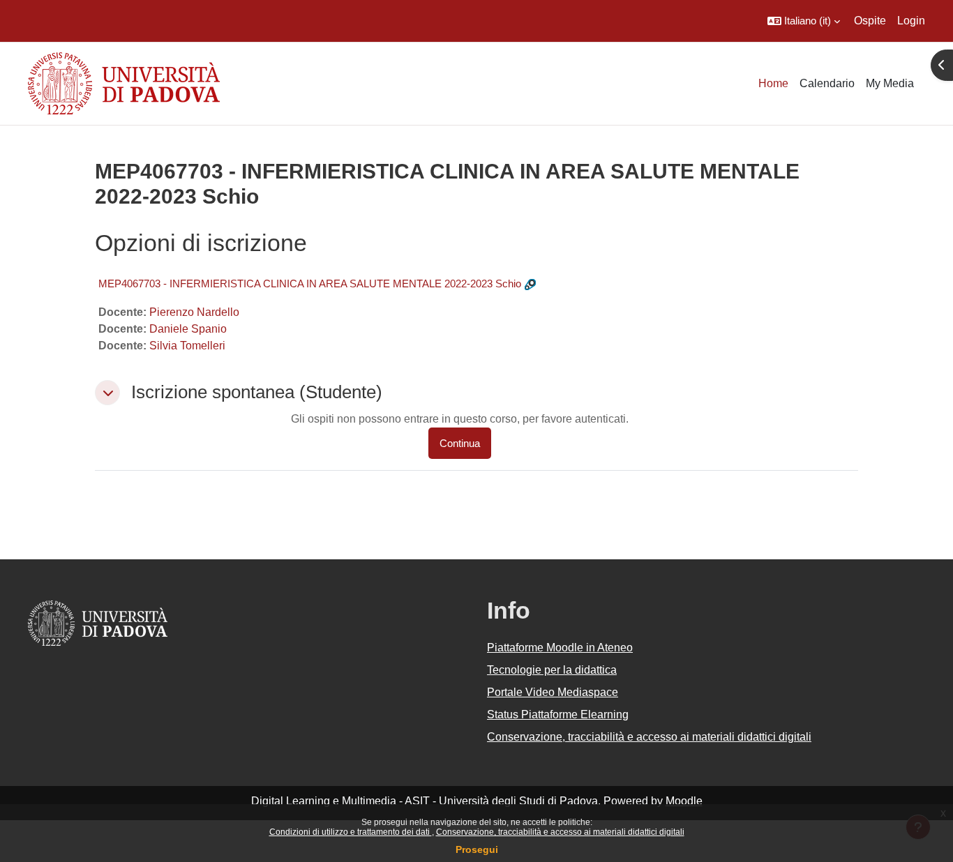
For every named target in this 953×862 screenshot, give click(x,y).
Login (911, 21)
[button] (803, 21)
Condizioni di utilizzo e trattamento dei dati (350, 832)
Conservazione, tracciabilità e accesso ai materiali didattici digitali (560, 832)
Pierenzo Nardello (194, 312)
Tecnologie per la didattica (552, 670)
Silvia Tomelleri (187, 345)
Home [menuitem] (773, 83)
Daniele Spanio (188, 329)
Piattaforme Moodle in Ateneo (560, 647)
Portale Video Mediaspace (552, 692)
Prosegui (477, 849)
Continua (460, 443)
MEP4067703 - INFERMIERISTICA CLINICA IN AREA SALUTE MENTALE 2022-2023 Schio (309, 283)
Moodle (684, 801)
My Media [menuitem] (890, 83)
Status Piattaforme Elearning (558, 714)
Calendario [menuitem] (827, 83)
